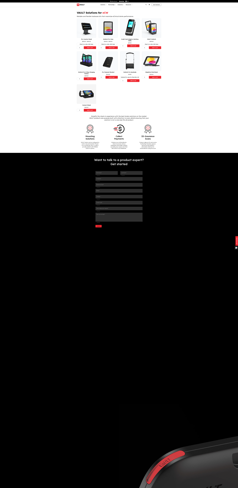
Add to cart (90, 47)
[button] (236, 248)
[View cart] (149, 4)
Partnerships (111, 4)
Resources (128, 4)
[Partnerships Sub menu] (115, 5)
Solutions (103, 4)
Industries (120, 4)
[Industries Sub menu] (123, 5)
